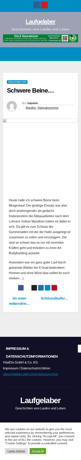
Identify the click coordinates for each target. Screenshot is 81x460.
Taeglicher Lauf (17, 82)
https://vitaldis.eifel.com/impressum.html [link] (30, 374)
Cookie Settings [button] (16, 451)
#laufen (31, 107)
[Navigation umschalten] (74, 54)
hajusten (32, 103)
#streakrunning (48, 107)
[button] (65, 54)
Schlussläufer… (55, 298)
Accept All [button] (38, 451)
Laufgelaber (40, 21)
